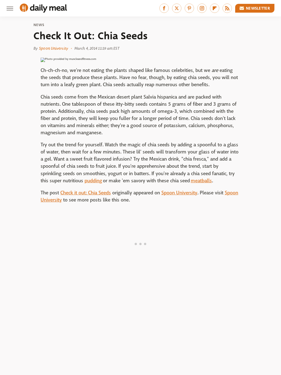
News (38, 25)
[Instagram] (202, 8)
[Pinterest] (189, 8)
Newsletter (258, 8)
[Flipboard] (214, 8)
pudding (93, 181)
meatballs (201, 181)
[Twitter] (176, 8)
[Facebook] (164, 8)
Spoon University (53, 48)
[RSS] (227, 8)
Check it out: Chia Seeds (85, 193)
